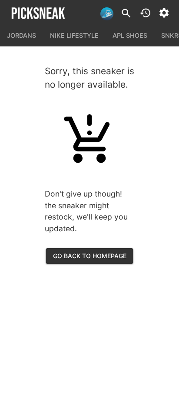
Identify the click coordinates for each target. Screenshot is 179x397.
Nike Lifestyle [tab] (74, 35)
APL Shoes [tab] (130, 35)
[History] (145, 12)
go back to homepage (89, 255)
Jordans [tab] (21, 35)
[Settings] (164, 12)
